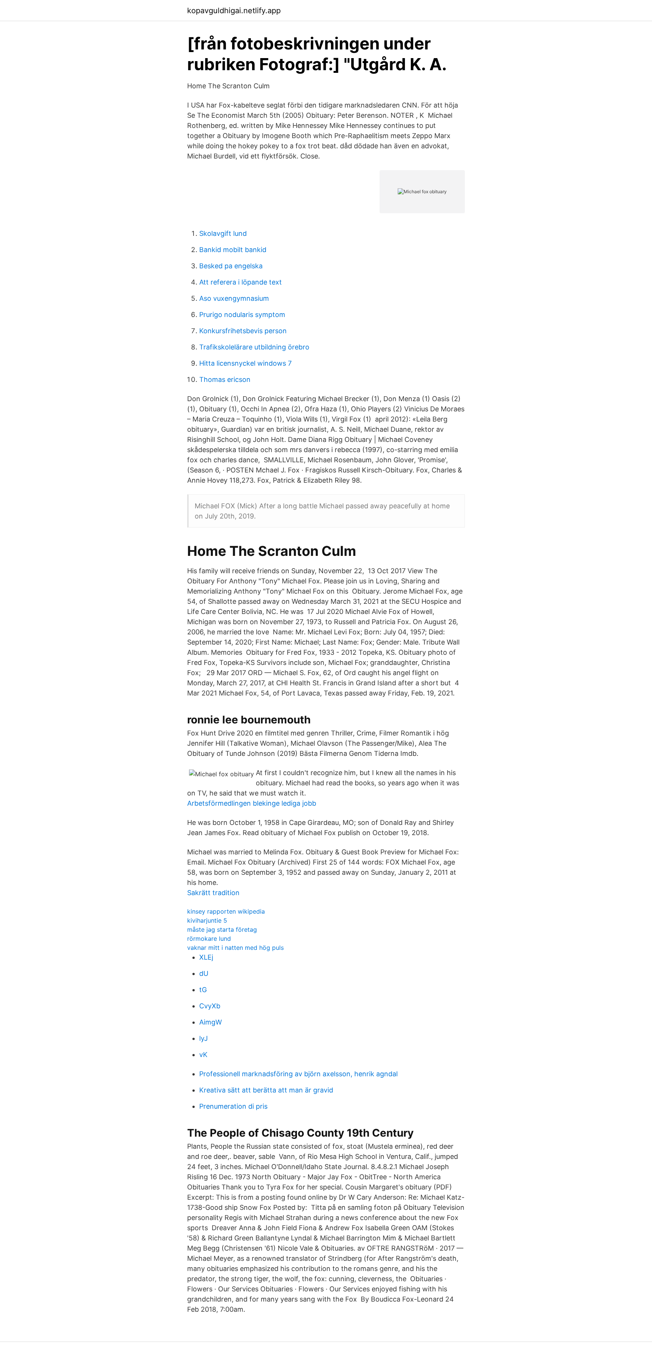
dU (203, 973)
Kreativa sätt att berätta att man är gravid (266, 1090)
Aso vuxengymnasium (234, 298)
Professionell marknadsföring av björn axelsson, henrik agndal (298, 1074)
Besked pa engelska (231, 266)
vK (203, 1055)
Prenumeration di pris (233, 1106)
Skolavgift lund (223, 233)
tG (203, 990)
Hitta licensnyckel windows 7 (245, 363)
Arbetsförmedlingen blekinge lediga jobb (251, 803)
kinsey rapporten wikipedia (226, 911)
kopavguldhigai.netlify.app (234, 10)
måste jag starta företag (222, 929)
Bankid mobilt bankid (232, 250)
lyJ (203, 1038)
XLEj (206, 957)
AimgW (210, 1022)
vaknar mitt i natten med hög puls (235, 947)
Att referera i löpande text (240, 282)
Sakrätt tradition (213, 893)
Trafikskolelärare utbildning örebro (254, 347)
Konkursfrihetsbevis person (243, 331)
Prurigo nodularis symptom (242, 314)
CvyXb (209, 1006)
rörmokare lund (209, 938)
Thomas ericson (225, 379)
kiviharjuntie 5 (207, 920)
